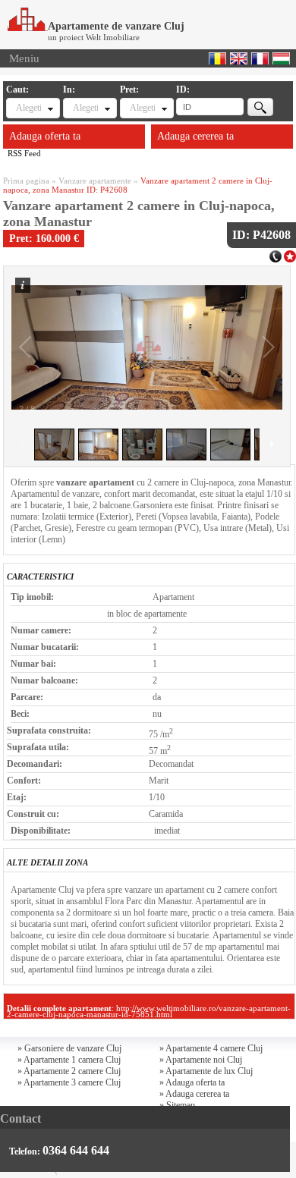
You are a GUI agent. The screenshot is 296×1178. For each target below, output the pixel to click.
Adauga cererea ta (195, 136)
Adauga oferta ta (44, 136)
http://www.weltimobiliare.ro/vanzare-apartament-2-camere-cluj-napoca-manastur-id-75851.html (149, 1011)
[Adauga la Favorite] (290, 254)
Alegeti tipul (28, 107)
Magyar (281, 58)
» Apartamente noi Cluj (200, 1059)
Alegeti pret (142, 107)
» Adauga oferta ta (192, 1082)
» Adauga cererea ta (194, 1093)
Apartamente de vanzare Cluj (116, 26)
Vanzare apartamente (94, 180)
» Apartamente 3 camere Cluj (69, 1082)
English (238, 58)
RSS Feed (24, 153)
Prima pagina (26, 180)
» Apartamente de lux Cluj (206, 1071)
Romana (217, 58)
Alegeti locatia (85, 107)
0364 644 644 (76, 1150)
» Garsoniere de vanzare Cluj (69, 1048)
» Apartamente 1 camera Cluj (69, 1059)
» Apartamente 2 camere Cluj (69, 1071)
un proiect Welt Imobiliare (94, 37)
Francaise (260, 58)
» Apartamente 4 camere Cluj (211, 1048)
